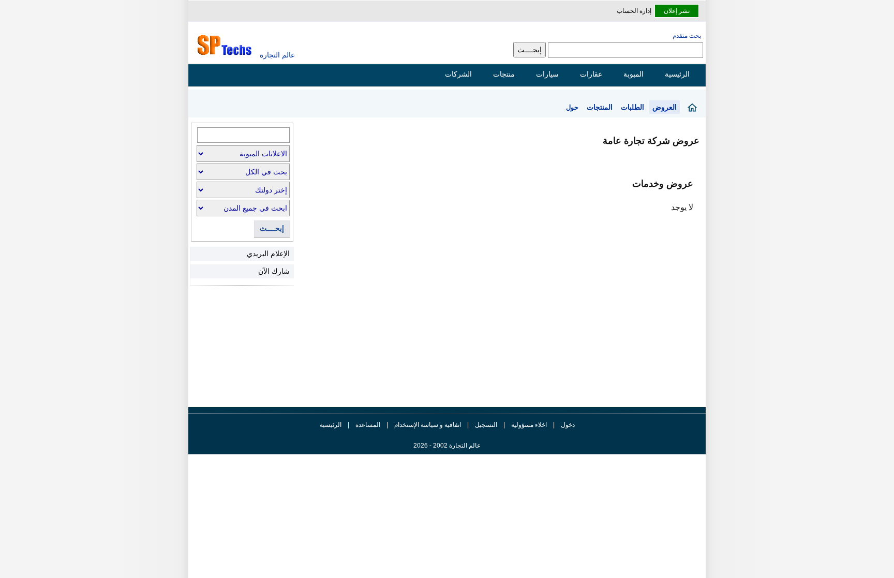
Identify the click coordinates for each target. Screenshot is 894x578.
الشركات (458, 74)
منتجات (504, 74)
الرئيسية (677, 74)
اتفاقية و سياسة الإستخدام (427, 424)
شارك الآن (274, 271)
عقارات (591, 74)
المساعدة (367, 424)
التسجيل (486, 424)
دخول (568, 424)
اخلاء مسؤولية (529, 424)
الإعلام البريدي (268, 253)
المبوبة (633, 74)
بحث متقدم (687, 35)
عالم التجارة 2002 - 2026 (447, 445)
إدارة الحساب (634, 10)
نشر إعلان (677, 10)
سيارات (547, 74)
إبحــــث (272, 228)
